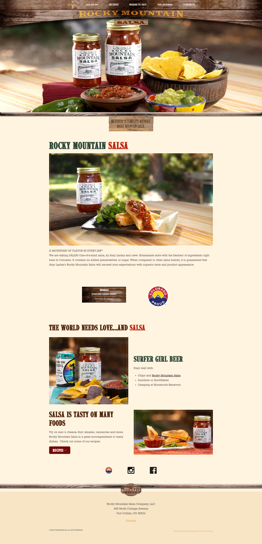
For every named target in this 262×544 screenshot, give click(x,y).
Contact (188, 4)
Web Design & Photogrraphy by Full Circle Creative (193, 531)
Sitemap (131, 520)
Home (71, 4)
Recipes (113, 4)
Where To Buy (137, 4)
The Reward (164, 4)
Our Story (92, 4)
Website (110, 299)
